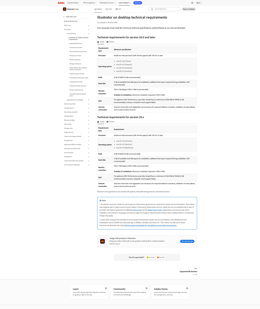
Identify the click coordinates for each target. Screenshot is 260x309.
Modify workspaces (74, 60)
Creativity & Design (72, 3)
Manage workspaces (75, 64)
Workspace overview (75, 56)
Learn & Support (124, 3)
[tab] (100, 42)
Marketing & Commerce (107, 3)
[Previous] (122, 273)
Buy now (137, 3)
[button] (192, 2)
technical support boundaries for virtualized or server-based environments (150, 225)
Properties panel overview (76, 74)
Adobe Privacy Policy (154, 210)
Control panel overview (75, 82)
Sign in (198, 3)
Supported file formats (75, 43)
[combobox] (165, 9)
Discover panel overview (76, 90)
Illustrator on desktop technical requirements (78, 38)
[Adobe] (61, 3)
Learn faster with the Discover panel (77, 95)
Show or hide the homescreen (78, 51)
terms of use (137, 210)
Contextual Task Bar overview (77, 86)
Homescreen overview (75, 47)
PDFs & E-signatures (88, 3)
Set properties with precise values (78, 78)
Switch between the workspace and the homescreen (78, 69)
